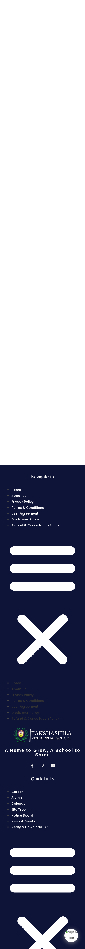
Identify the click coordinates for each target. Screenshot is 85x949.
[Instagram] (43, 766)
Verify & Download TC (29, 827)
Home (16, 490)
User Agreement (24, 513)
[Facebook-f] (32, 766)
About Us (19, 495)
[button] (42, 604)
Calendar (19, 803)
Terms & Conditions (27, 507)
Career (17, 791)
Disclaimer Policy (25, 519)
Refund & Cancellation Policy (35, 525)
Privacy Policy (22, 501)
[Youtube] (53, 766)
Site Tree (18, 809)
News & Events (23, 821)
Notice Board (22, 815)
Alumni (16, 797)
